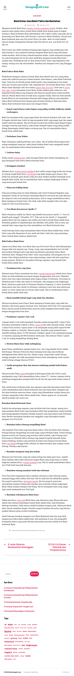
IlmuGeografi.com (15, 672)
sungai (22, 656)
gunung (14, 638)
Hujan (20, 638)
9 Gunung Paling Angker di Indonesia (19, 611)
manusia (20, 648)
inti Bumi (31, 174)
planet (37, 530)
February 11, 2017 (45, 25)
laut (23, 645)
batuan (34, 624)
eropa (6, 635)
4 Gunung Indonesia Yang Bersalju (18, 602)
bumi (20, 530)
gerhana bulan (19, 158)
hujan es (38, 325)
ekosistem (32, 631)
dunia (25, 631)
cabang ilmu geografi (44, 87)
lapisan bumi (17, 645)
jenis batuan (19, 641)
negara (8, 652)
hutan (25, 638)
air (5, 624)
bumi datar (32, 530)
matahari (27, 649)
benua (17, 627)
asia (19, 624)
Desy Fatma (32, 25)
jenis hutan (27, 641)
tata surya (42, 530)
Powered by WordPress (31, 672)
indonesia (9, 641)
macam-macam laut (47, 273)
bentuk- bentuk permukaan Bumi (40, 28)
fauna (11, 635)
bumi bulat (25, 530)
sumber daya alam (11, 656)
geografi (7, 638)
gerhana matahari (30, 462)
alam (10, 624)
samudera (21, 652)
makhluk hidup (10, 649)
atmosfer (23, 624)
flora (27, 635)
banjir (29, 624)
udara (14, 659)
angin (15, 624)
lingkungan (31, 645)
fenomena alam (19, 635)
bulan (34, 627)
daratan (19, 631)
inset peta (21, 500)
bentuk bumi (15, 530)
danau (14, 631)
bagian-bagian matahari (24, 171)
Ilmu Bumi (37, 16)
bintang (29, 628)
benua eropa (23, 627)
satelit (23, 373)
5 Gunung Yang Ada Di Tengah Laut (18, 607)
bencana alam (9, 628)
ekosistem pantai (30, 481)
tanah (28, 656)
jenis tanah (8, 645)
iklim (30, 638)
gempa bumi (34, 635)
